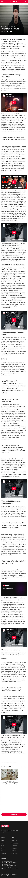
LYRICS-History (15, 843)
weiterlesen (14, 814)
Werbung (13, 850)
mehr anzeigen (23, 767)
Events (3, 848)
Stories (3, 843)
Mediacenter (14, 845)
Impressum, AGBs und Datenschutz (9, 874)
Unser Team (14, 840)
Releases (3, 850)
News (2, 840)
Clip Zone (3, 853)
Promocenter (14, 853)
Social (2, 845)
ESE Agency (10, 876)
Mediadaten (14, 848)
